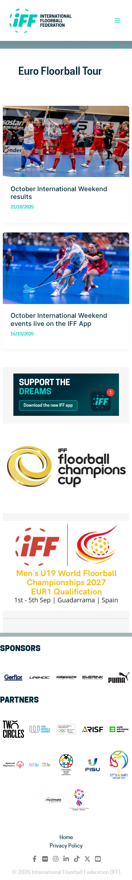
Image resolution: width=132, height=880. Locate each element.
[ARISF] (92, 729)
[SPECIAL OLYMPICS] (13, 764)
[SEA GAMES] (119, 764)
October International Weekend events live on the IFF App (59, 319)
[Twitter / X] (87, 859)
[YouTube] (98, 859)
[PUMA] (119, 677)
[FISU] (92, 764)
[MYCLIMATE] (53, 800)
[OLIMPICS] (66, 729)
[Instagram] (55, 859)
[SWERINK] (92, 677)
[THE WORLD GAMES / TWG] (39, 764)
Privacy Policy (66, 846)
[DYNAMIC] (66, 677)
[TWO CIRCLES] (13, 729)
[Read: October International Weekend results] (66, 140)
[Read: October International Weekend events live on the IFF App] (66, 267)
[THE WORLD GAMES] (39, 729)
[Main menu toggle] (117, 20)
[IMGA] (66, 764)
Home (66, 837)
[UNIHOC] (39, 677)
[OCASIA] (79, 800)
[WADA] (119, 729)
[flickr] (45, 859)
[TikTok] (77, 859)
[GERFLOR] (13, 677)
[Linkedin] (66, 859)
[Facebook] (34, 859)
